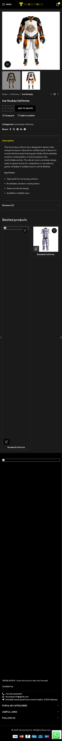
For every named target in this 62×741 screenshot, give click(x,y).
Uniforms (15, 94)
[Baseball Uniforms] (16, 336)
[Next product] (58, 94)
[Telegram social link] (25, 129)
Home (4, 94)
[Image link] (31, 567)
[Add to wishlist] (24, 230)
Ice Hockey (27, 94)
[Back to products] (54, 94)
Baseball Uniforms (16, 447)
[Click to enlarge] (7, 64)
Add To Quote (25, 108)
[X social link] (14, 129)
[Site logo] (31, 4)
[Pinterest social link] (17, 129)
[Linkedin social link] (21, 129)
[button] (5, 41)
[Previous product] (51, 94)
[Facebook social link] (10, 129)
